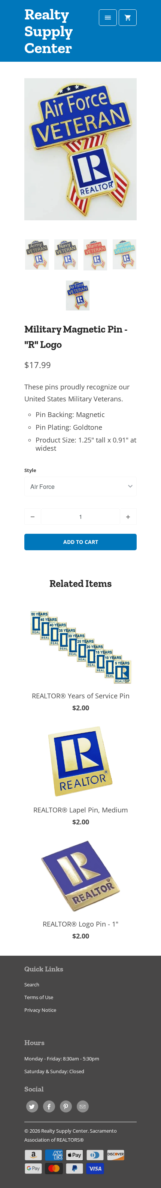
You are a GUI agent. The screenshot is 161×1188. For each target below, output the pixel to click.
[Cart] (128, 17)
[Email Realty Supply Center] (83, 1106)
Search (31, 984)
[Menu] (108, 17)
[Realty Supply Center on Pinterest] (66, 1106)
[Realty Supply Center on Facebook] (49, 1106)
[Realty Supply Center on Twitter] (32, 1106)
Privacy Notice (40, 1010)
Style (30, 470)
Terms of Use (38, 997)
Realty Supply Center (48, 31)
